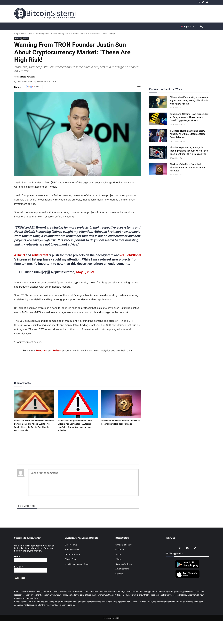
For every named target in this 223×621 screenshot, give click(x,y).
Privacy (118, 559)
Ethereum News (72, 549)
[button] (201, 26)
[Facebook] (59, 365)
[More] (96, 365)
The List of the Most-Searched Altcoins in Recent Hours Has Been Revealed (188, 167)
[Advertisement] (149, 13)
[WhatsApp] (74, 365)
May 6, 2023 (85, 272)
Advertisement (122, 568)
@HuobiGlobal (130, 255)
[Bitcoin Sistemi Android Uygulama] (187, 567)
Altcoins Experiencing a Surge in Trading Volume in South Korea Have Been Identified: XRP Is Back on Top (189, 150)
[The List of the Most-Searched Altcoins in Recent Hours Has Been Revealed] (121, 404)
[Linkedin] (81, 365)
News (25, 38)
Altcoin (31, 33)
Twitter (57, 350)
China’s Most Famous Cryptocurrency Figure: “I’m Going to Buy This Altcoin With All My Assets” (189, 100)
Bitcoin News (71, 545)
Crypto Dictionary (123, 545)
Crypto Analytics (72, 554)
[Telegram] (203, 2)
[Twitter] (207, 2)
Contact (119, 573)
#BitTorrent (40, 255)
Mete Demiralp (28, 77)
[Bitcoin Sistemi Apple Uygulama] (187, 577)
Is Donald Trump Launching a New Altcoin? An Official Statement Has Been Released (187, 134)
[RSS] (199, 2)
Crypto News (20, 33)
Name (17, 556)
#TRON (19, 255)
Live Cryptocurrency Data (76, 564)
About (118, 554)
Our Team (119, 549)
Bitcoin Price (70, 559)
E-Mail (18, 567)
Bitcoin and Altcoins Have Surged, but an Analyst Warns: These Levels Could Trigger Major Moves (189, 117)
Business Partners (123, 564)
